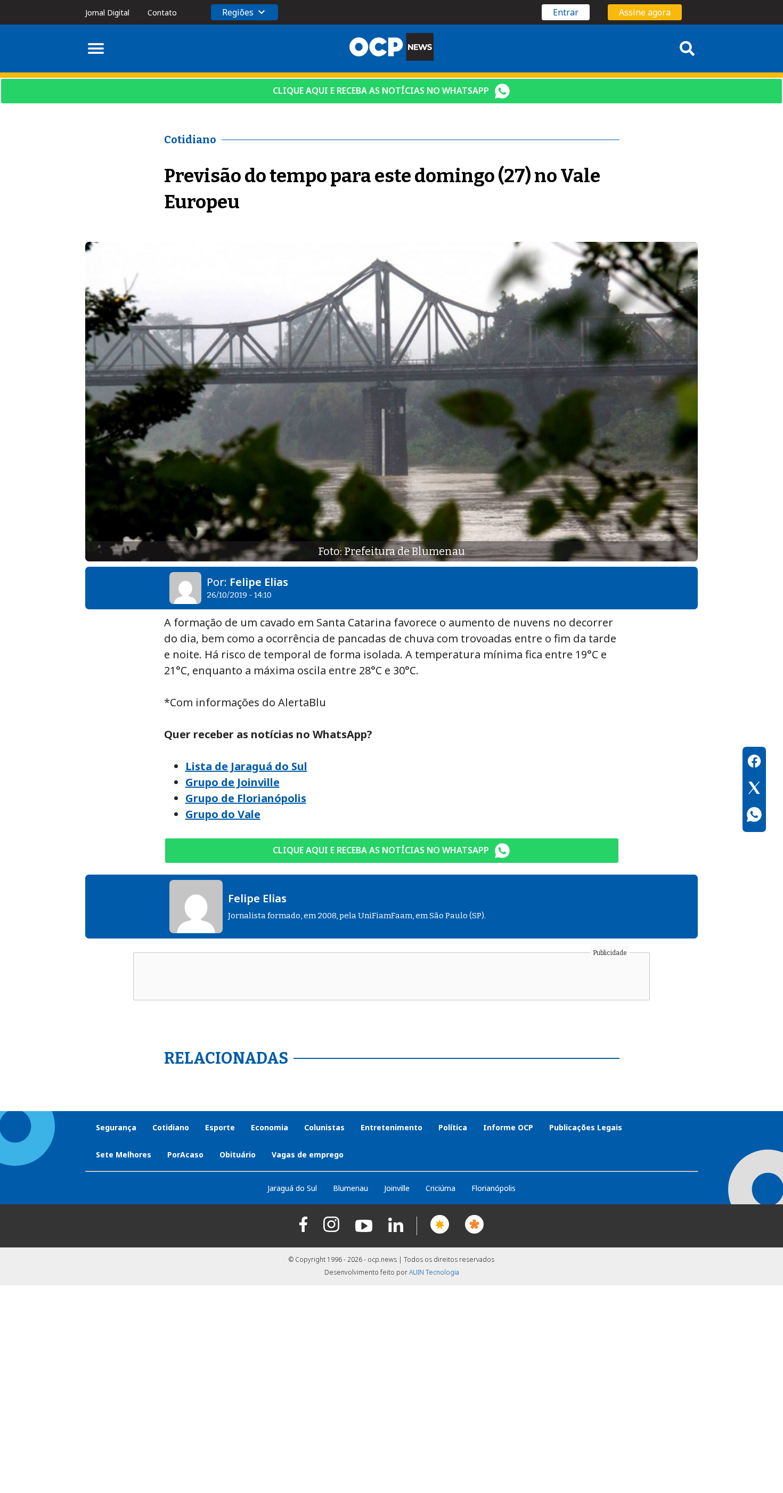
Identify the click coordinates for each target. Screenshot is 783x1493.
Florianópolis (493, 1188)
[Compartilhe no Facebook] (754, 762)
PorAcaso (185, 1154)
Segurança (116, 1127)
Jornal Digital (107, 12)
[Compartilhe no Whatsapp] (754, 816)
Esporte (220, 1127)
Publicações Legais (585, 1127)
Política (452, 1127)
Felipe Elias (259, 582)
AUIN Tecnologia (434, 1272)
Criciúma (440, 1188)
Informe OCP (508, 1127)
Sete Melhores (123, 1154)
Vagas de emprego (308, 1154)
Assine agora (645, 12)
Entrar (565, 12)
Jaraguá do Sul (292, 1188)
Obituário (237, 1154)
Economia (269, 1127)
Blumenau (350, 1188)
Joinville (397, 1188)
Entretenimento (391, 1127)
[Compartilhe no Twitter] (754, 789)
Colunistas (324, 1127)
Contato (162, 12)
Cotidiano (170, 1127)
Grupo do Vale (222, 814)
